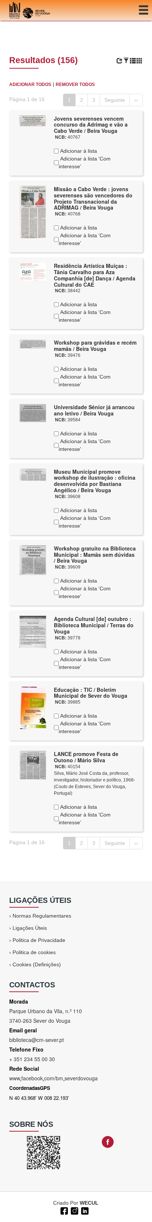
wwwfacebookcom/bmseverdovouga (53, 1078)
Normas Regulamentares (42, 916)
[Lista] (132, 60)
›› (136, 100)
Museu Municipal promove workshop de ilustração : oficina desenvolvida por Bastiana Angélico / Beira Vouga (94, 481)
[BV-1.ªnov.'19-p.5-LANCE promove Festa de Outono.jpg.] (33, 765)
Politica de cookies (34, 952)
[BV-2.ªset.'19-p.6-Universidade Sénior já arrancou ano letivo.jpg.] (33, 412)
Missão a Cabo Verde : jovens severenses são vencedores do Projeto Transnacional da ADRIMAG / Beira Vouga (93, 198)
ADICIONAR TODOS (30, 84)
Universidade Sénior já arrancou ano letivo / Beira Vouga (94, 410)
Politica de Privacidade (39, 940)
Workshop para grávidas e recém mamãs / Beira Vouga (95, 345)
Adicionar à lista (78, 151)
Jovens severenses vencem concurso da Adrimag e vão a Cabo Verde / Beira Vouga (91, 125)
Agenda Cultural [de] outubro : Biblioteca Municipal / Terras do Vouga (94, 625)
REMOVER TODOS (75, 84)
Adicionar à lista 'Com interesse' (85, 162)
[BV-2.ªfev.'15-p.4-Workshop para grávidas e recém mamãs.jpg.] (33, 344)
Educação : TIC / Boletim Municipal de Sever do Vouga (90, 693)
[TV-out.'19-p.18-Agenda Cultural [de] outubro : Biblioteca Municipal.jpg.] (33, 632)
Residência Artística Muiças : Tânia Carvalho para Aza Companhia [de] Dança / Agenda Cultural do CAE (94, 275)
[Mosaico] (139, 60)
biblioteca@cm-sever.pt (36, 1039)
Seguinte (114, 100)
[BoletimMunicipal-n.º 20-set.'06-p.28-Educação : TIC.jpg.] (33, 707)
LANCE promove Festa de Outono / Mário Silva (86, 757)
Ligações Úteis (30, 928)
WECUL (89, 1203)
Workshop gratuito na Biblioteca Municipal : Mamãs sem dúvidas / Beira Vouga (95, 555)
